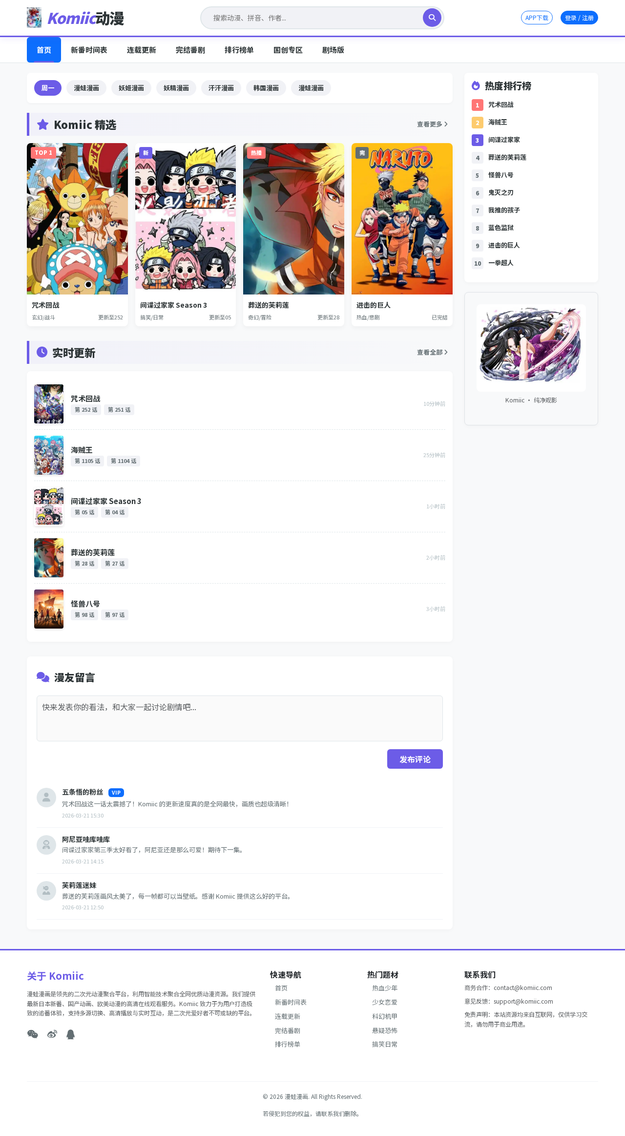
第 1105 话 (87, 460)
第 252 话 (86, 409)
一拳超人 (501, 262)
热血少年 (384, 987)
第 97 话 (115, 614)
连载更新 (141, 49)
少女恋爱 (384, 1002)
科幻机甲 (384, 1016)
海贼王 (82, 449)
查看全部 (430, 352)
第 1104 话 (123, 460)
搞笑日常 (384, 1044)
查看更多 (430, 123)
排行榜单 (239, 49)
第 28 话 (84, 563)
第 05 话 (84, 512)
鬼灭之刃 (501, 192)
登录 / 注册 (579, 17)
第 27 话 (115, 563)
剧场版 (333, 49)
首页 (44, 49)
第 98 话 (84, 614)
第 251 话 (119, 409)
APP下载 (536, 17)
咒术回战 (85, 398)
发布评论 (415, 759)
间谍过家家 (504, 139)
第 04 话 (115, 512)
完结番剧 (190, 49)
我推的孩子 (504, 209)
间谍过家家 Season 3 (106, 501)
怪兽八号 (85, 603)
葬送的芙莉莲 (93, 552)
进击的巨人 (504, 245)
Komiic (85, 17)
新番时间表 (89, 49)
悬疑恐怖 (384, 1030)
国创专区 (288, 49)
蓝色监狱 (501, 227)
